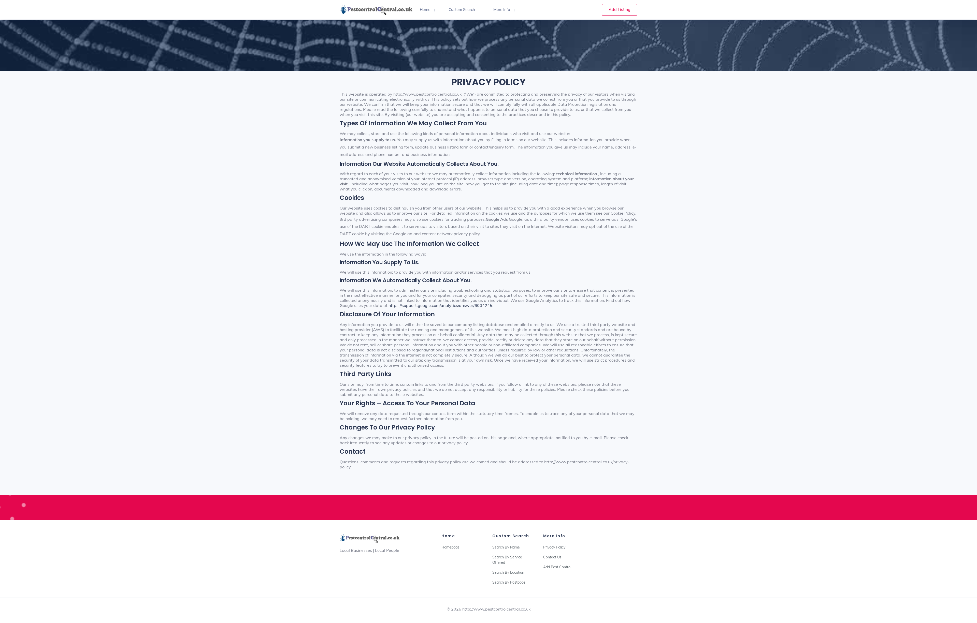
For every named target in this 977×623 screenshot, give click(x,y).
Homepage (450, 547)
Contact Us (552, 557)
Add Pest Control (557, 567)
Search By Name (506, 547)
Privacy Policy (554, 547)
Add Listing (619, 9)
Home (425, 9)
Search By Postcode (508, 582)
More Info (501, 9)
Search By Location (508, 572)
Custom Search (462, 9)
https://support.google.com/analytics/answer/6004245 (440, 305)
